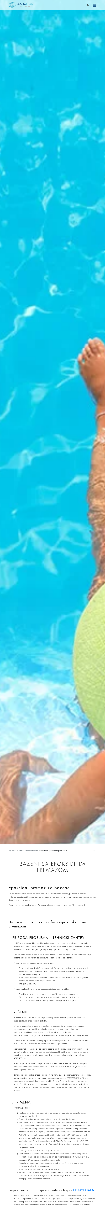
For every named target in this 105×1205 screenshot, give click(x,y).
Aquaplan (13, 850)
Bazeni (21, 850)
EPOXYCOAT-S (83, 1190)
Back (94, 850)
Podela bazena (32, 850)
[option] (52, 422)
